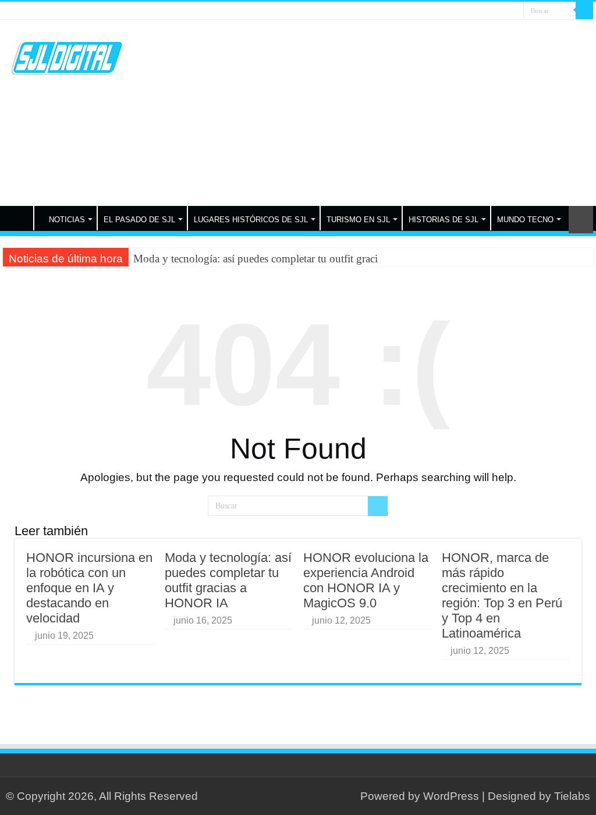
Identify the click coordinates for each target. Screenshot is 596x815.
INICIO (18, 218)
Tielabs (572, 796)
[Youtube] (503, 11)
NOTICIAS (67, 219)
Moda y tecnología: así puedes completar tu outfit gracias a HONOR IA (228, 580)
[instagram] (514, 11)
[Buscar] (584, 10)
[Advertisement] (372, 112)
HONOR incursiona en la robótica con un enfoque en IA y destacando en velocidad (89, 587)
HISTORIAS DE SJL (443, 219)
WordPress (451, 796)
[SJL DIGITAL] (67, 55)
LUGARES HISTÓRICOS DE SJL (251, 219)
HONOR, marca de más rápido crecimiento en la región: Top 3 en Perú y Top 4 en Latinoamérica (502, 595)
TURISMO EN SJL (358, 219)
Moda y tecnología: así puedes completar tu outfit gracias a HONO (281, 258)
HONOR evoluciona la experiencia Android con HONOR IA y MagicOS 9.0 (365, 580)
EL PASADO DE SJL (139, 219)
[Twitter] (492, 11)
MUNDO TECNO (525, 219)
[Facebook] (481, 11)
